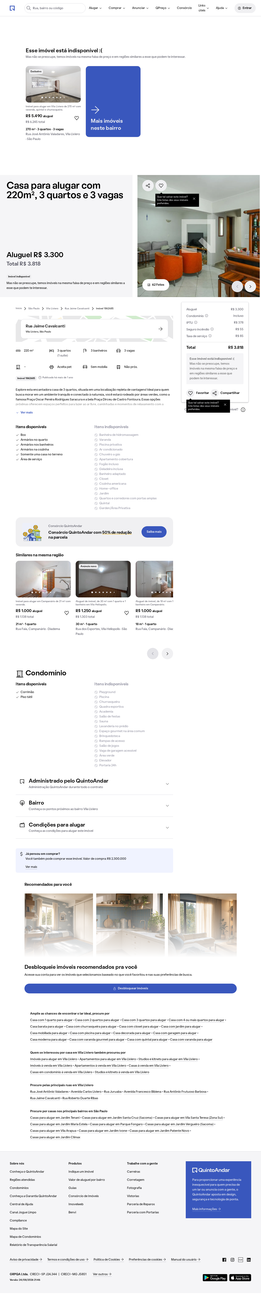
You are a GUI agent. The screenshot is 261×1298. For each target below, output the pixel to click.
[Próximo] (250, 286)
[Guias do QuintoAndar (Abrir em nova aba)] (240, 1259)
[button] (94, 784)
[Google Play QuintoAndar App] (215, 1277)
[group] (53, 105)
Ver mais (27, 412)
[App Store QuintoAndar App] (240, 1277)
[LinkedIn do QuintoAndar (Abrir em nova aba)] (248, 1259)
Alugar (93, 8)
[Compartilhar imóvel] (148, 185)
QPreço (161, 8)
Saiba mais (154, 531)
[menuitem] (95, 8)
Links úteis (201, 8)
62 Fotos (158, 284)
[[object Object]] (194, 198)
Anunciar (138, 8)
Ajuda (220, 8)
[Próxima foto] (73, 84)
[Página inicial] (12, 8)
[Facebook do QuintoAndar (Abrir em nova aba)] (224, 1259)
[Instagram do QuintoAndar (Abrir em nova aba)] (232, 1259)
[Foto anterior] (33, 84)
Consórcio (184, 8)
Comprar (115, 8)
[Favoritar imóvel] (161, 185)
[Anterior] (237, 286)
